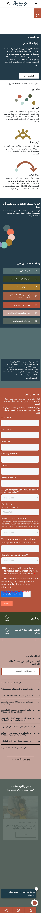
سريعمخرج (38, 15)
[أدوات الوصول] (30, 910)
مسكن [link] (37, 83)
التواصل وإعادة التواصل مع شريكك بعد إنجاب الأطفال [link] (21, 876)
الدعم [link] (31, 83)
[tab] (20, 682)
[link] (37, 3)
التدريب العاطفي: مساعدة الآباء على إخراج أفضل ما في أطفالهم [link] (20, 827)
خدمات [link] (24, 83)
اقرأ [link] (25, 884)
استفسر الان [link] (29, 76)
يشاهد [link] (26, 835)
